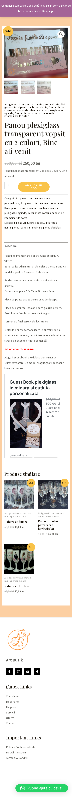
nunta (7, 227)
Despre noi (12, 701)
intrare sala (52, 222)
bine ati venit (21, 222)
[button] (61, 34)
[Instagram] (18, 671)
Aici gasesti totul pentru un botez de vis (34, 106)
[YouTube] (27, 671)
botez (32, 222)
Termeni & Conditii (17, 758)
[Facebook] (9, 671)
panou (15, 227)
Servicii (10, 712)
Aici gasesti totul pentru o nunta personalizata (31, 104)
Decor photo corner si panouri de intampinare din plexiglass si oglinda (34, 110)
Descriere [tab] (10, 246)
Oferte (10, 718)
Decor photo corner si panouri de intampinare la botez (29, 114)
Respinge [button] (48, 11)
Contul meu (12, 696)
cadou (40, 222)
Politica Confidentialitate (21, 747)
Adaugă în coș (33, 187)
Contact (10, 723)
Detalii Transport (16, 752)
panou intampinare (31, 227)
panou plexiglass (52, 227)
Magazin (11, 707)
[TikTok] (37, 671)
